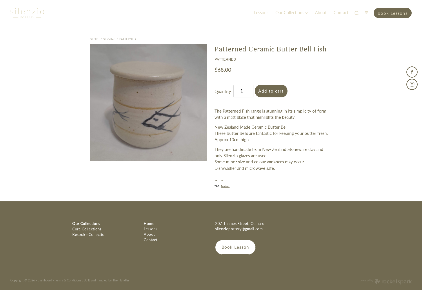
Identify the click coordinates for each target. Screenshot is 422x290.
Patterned (127, 39)
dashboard (45, 280)
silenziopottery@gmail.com (239, 228)
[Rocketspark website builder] (386, 282)
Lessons (261, 12)
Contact (341, 12)
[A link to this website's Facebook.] (412, 72)
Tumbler (225, 186)
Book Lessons (393, 13)
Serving (109, 39)
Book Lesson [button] (235, 247)
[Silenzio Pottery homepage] (50, 13)
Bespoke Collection (89, 234)
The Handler (121, 280)
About (321, 12)
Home (149, 223)
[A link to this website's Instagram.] (412, 84)
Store (94, 39)
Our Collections (290, 12)
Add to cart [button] (271, 91)
